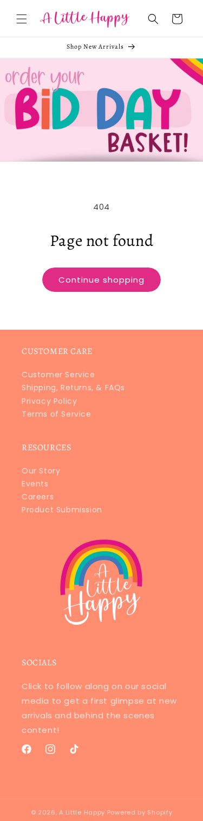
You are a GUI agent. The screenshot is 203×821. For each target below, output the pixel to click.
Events (35, 483)
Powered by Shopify (140, 812)
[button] (22, 19)
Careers (38, 496)
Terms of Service (56, 414)
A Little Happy (82, 812)
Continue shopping (101, 279)
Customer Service (58, 374)
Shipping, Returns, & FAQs (73, 387)
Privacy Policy (49, 401)
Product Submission (62, 509)
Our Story (41, 470)
